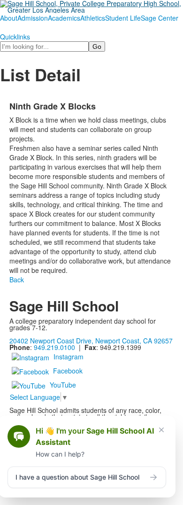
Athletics (92, 18)
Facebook (68, 370)
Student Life (123, 18)
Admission (32, 18)
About (8, 18)
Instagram (68, 356)
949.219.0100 (54, 347)
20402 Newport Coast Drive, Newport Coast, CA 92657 (91, 340)
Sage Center (159, 18)
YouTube (63, 384)
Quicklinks (15, 36)
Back (16, 279)
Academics (64, 18)
